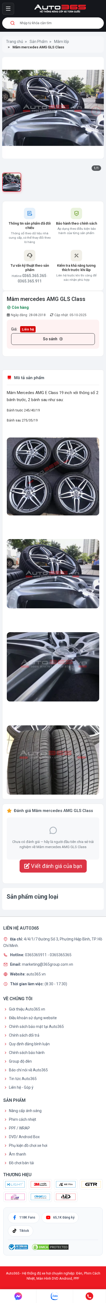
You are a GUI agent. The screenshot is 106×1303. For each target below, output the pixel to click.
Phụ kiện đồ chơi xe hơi (28, 1145)
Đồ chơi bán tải (21, 1163)
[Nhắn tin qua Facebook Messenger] (18, 1296)
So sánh (50, 339)
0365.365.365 (34, 275)
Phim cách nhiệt (22, 1119)
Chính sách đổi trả (24, 1035)
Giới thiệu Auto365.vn (27, 1009)
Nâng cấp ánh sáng (25, 1111)
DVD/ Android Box (24, 1137)
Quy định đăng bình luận (29, 1044)
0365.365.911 (30, 281)
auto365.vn (36, 974)
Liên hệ (28, 329)
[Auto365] (60, 8)
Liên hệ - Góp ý (21, 1087)
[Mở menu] (8, 9)
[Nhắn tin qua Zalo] (54, 1296)
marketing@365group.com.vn (47, 964)
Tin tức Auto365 (23, 1079)
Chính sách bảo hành (27, 1052)
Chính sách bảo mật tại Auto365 (36, 1026)
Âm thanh (17, 1154)
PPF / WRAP (19, 1128)
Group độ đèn (20, 1061)
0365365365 (60, 954)
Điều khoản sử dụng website (33, 1018)
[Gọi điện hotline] (89, 1296)
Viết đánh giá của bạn (56, 866)
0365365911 (36, 954)
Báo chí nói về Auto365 (28, 1070)
